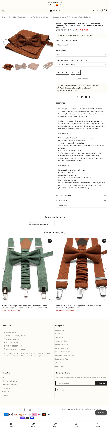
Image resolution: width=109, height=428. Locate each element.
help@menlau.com (56, 2)
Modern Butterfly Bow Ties (64, 355)
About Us (5, 395)
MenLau (99, 409)
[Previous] (6, 42)
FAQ (3, 377)
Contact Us (5, 392)
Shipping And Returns (9, 381)
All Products (59, 330)
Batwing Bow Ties (61, 359)
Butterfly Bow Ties (61, 345)
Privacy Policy (6, 388)
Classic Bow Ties (61, 341)
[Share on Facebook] (73, 96)
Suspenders (59, 337)
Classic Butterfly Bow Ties (64, 352)
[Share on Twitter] (77, 96)
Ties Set (58, 363)
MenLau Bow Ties (61, 348)
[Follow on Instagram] (63, 389)
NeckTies (58, 334)
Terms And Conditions (9, 384)
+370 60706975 (12, 342)
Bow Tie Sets (59, 366)
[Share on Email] (86, 96)
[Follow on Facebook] (57, 389)
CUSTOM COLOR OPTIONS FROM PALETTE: (71, 61)
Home (4, 17)
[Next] (48, 42)
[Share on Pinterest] (82, 96)
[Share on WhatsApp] (90, 96)
